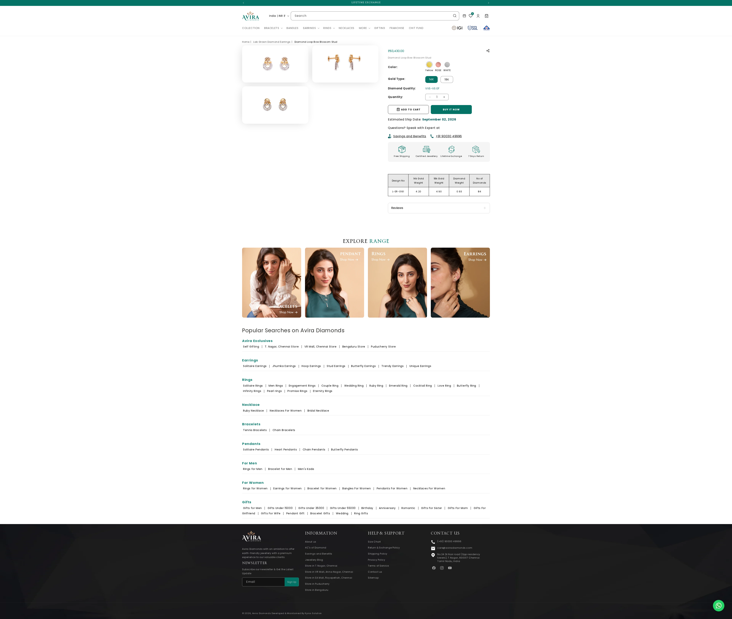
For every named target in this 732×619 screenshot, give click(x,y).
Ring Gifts (361, 513)
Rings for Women (255, 488)
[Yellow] (429, 64)
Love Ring (444, 386)
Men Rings (276, 386)
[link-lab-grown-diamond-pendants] (334, 283)
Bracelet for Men (280, 469)
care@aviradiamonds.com (454, 547)
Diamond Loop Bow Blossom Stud (316, 41)
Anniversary (387, 508)
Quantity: (395, 97)
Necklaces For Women (286, 411)
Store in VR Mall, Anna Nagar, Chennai (329, 571)
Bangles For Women (356, 488)
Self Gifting (251, 346)
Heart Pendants (286, 449)
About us (310, 541)
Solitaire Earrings (255, 366)
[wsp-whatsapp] (718, 605)
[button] (273, 28)
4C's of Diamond (315, 547)
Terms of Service (378, 566)
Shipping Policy (377, 553)
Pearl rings (274, 391)
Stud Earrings (336, 366)
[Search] (455, 16)
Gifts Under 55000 (343, 508)
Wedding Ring (354, 386)
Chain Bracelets (284, 430)
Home (245, 41)
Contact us (375, 571)
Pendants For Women (392, 488)
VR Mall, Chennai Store (320, 346)
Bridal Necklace (318, 411)
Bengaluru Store (354, 346)
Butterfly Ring (466, 386)
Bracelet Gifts (320, 513)
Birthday (367, 508)
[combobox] (375, 16)
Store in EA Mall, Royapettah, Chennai (328, 578)
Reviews (397, 208)
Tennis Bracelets (255, 430)
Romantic (408, 508)
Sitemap (373, 578)
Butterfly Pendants (344, 449)
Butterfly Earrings (363, 366)
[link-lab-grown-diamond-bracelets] (271, 283)
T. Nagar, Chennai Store (282, 346)
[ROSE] (438, 64)
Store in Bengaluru (316, 590)
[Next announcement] (488, 3)
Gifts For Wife (270, 513)
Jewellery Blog (314, 559)
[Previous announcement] (243, 3)
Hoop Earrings (311, 366)
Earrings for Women (287, 488)
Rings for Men (252, 469)
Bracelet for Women (322, 488)
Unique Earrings (420, 366)
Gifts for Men (252, 508)
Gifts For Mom (458, 508)
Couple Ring (330, 386)
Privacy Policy (376, 559)
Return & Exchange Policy (384, 547)
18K (447, 79)
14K (431, 79)
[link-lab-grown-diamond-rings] (397, 283)
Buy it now (451, 109)
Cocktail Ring (422, 386)
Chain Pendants (314, 449)
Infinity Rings (252, 391)
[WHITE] (447, 64)
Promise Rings (297, 391)
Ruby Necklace (253, 411)
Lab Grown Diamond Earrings (272, 41)
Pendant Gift (295, 513)
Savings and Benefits (409, 136)
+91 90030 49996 (449, 136)
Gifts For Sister (431, 508)
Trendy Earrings (392, 366)
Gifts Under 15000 (280, 508)
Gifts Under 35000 (311, 508)
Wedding (342, 513)
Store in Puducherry (317, 583)
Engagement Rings (302, 386)
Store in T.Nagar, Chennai (321, 566)
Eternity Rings (322, 391)
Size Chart (374, 541)
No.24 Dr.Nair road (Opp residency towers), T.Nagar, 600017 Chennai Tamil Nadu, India (458, 558)
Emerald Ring (398, 386)
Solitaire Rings (253, 386)
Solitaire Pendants (256, 449)
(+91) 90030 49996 (449, 541)
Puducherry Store (383, 346)
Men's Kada (306, 469)
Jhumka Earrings (284, 366)
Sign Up (291, 582)
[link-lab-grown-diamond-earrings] (460, 283)
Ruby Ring (376, 386)
